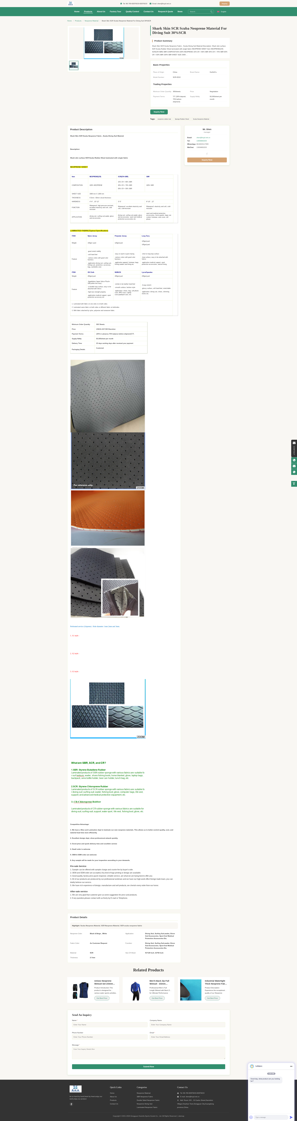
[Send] (291, 1117)
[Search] (211, 11)
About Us (101, 12)
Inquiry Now (159, 112)
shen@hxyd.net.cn (164, 4)
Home (76, 12)
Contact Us (148, 12)
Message (76, 1045)
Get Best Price (102, 998)
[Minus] (291, 1066)
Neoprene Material (91, 21)
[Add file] (251, 1117)
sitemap (181, 1116)
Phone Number (77, 1033)
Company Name (156, 1020)
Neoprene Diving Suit (144, 1104)
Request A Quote (165, 12)
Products (88, 12)
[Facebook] (207, 153)
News (180, 12)
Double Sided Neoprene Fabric (148, 1100)
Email (152, 1033)
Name (74, 1020)
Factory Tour (115, 12)
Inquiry (224, 4)
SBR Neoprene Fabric (145, 1097)
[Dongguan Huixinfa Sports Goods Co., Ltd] (70, 4)
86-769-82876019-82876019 (136, 4)
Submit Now (148, 1067)
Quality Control (132, 12)
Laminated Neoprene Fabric (147, 1107)
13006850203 (202, 141)
